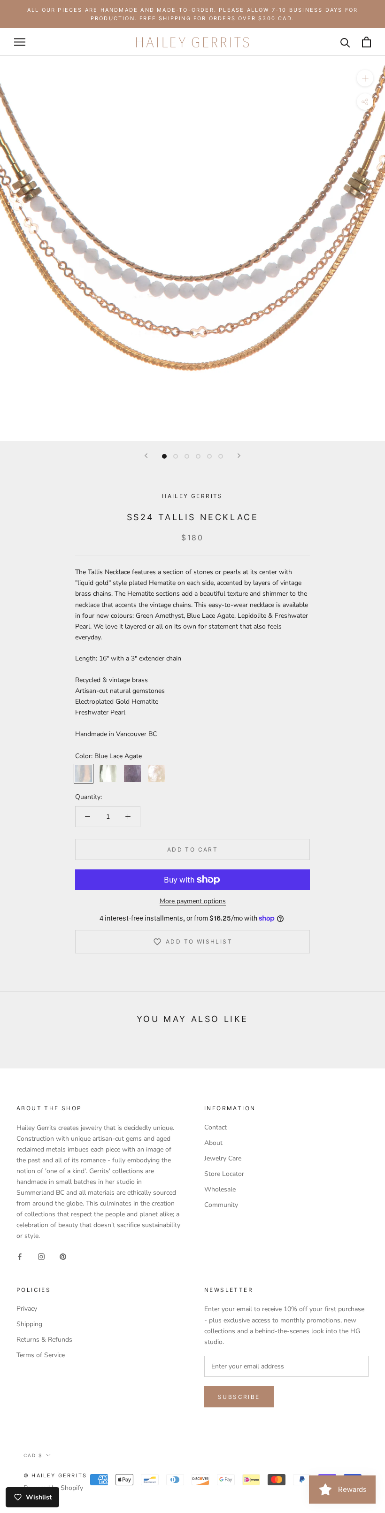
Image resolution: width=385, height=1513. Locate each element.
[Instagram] (41, 1256)
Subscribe (239, 1396)
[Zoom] (365, 78)
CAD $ (32, 1455)
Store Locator (224, 1173)
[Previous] (146, 455)
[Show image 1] (164, 456)
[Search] (345, 42)
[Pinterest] (63, 1256)
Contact (215, 1127)
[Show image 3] (187, 456)
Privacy (26, 1308)
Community (221, 1204)
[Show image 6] (220, 456)
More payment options (193, 901)
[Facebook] (19, 1256)
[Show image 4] (198, 456)
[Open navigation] (19, 42)
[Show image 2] (175, 456)
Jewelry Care (222, 1158)
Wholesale (220, 1189)
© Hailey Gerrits (55, 1475)
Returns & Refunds (44, 1339)
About (213, 1142)
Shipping (29, 1324)
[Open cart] (366, 42)
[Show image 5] (209, 456)
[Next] (239, 455)
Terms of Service (40, 1355)
